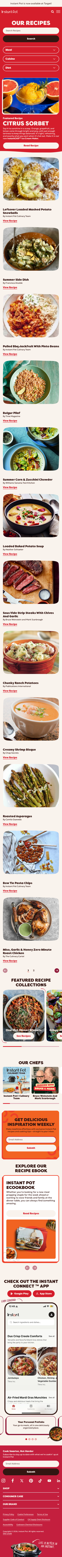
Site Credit (7, 1534)
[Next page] (57, 970)
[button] (52, 11)
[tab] (26, 1439)
